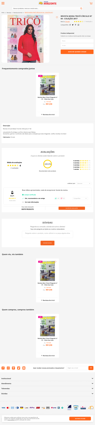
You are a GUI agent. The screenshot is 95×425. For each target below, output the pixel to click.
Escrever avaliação (72, 208)
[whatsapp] (78, 25)
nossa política (11, 420)
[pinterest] (75, 25)
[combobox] (47, 8)
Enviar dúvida (47, 243)
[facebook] (70, 25)
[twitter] (72, 24)
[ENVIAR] (77, 52)
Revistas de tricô (17, 12)
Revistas (9, 12)
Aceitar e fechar (80, 418)
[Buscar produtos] (81, 8)
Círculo (67, 21)
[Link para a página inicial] (2, 12)
